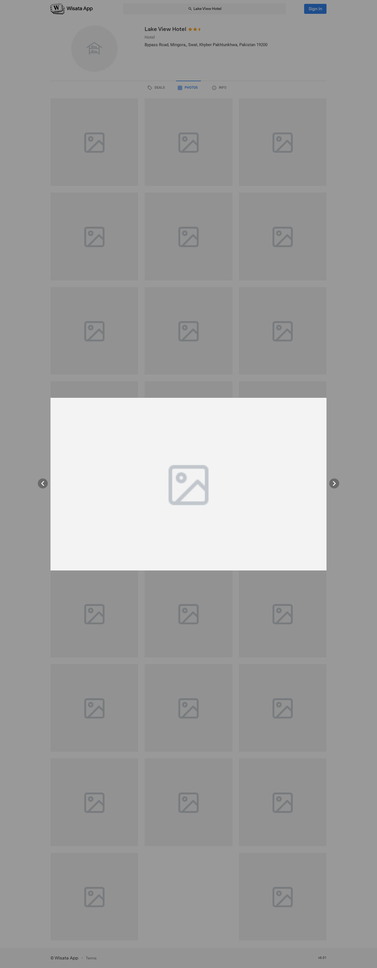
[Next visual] (334, 483)
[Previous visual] (43, 483)
